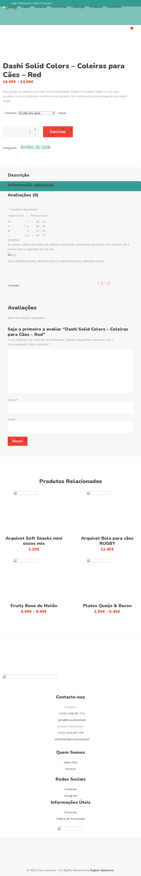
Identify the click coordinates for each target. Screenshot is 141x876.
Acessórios (27, 147)
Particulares (24, 3)
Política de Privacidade (70, 819)
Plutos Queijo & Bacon (107, 606)
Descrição (18, 175)
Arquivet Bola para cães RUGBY (107, 540)
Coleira (45, 147)
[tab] (70, 174)
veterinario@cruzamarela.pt (72, 739)
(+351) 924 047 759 (70, 733)
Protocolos (46, 3)
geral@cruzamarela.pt (71, 720)
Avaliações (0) (23, 195)
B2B (36, 3)
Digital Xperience (102, 870)
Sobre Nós (70, 762)
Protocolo (70, 812)
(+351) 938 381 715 (72, 713)
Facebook (70, 789)
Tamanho (10, 113)
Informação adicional (31, 185)
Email (12, 419)
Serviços (70, 769)
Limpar (62, 113)
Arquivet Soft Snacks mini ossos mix (34, 540)
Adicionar (58, 131)
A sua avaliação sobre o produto (29, 344)
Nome (13, 400)
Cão (37, 147)
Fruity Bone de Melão (33, 606)
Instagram (70, 795)
